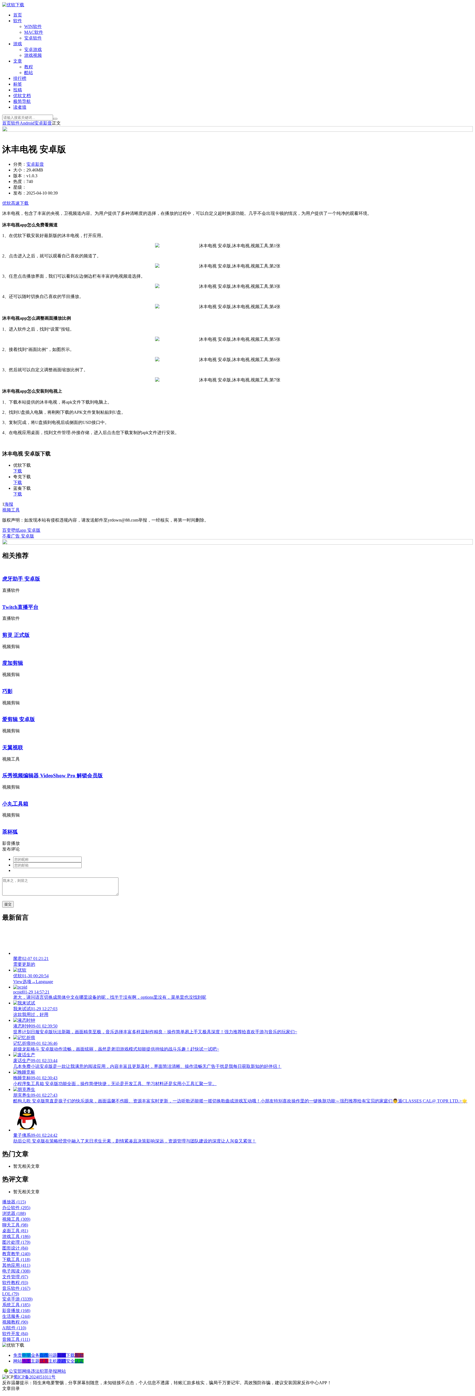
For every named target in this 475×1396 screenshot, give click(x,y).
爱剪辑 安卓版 (18, 719)
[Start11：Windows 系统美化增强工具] (237, 543)
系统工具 (16, 1304)
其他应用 (16, 1265)
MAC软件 (33, 32)
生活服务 (16, 1316)
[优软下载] (13, 4)
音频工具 (16, 1339)
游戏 (17, 43)
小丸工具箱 (15, 804)
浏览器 (14, 1213)
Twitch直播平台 (20, 607)
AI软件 (14, 1327)
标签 (17, 84)
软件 (17, 20)
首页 (17, 15)
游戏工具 (16, 1236)
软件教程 (15, 1282)
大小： (19, 170)
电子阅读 (16, 1271)
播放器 (14, 1202)
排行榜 (19, 78)
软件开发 (15, 1333)
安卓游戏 (33, 49)
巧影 (7, 691)
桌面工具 (15, 1230)
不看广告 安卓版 (18, 536)
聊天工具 (15, 1225)
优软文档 (22, 95)
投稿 (17, 90)
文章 (17, 61)
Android (27, 123)
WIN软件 (33, 26)
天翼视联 (12, 747)
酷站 (28, 72)
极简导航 (22, 101)
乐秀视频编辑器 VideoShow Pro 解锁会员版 (52, 775)
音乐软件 (16, 1288)
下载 (17, 471)
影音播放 (16, 1310)
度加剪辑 (12, 663)
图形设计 (15, 1248)
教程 (28, 66)
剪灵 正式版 (16, 635)
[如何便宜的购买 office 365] (237, 130)
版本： (19, 175)
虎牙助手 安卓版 (21, 579)
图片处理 (16, 1242)
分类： (19, 164)
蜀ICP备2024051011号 (34, 1377)
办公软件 (16, 1207)
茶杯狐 (10, 832)
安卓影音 (43, 123)
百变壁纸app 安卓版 (21, 530)
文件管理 (15, 1276)
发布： (19, 193)
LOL (10, 1293)
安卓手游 (17, 1299)
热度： (19, 181)
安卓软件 (33, 38)
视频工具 (11, 510)
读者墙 (19, 107)
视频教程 (15, 1322)
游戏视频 (33, 55)
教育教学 (16, 1253)
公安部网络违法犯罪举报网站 (37, 1371)
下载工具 (16, 1259)
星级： (19, 187)
